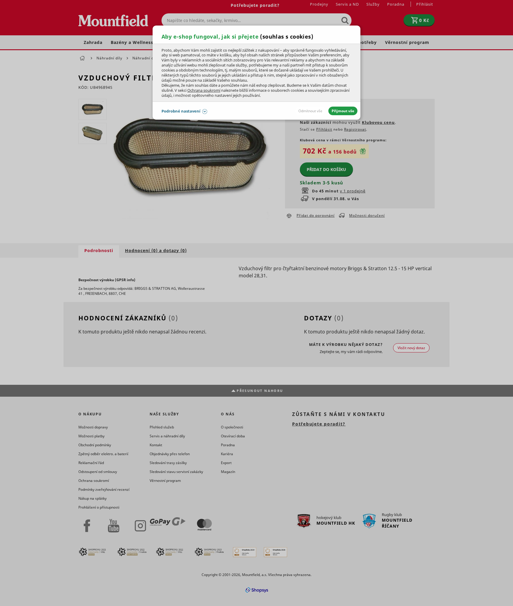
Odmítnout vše (310, 110)
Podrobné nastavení (181, 111)
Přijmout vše (343, 110)
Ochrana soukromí (203, 90)
